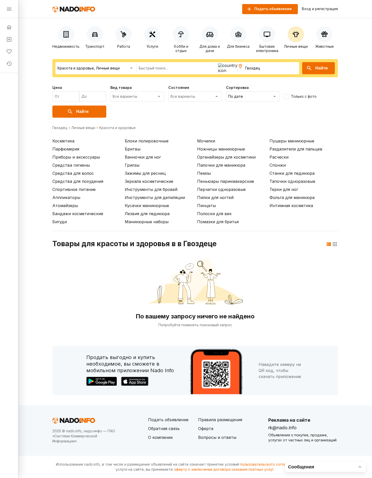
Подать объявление (168, 419)
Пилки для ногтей (215, 197)
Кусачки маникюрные (147, 205)
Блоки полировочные (147, 140)
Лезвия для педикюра (147, 213)
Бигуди (59, 221)
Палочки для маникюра (221, 165)
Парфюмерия (65, 149)
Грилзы (132, 165)
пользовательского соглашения (268, 464)
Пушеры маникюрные (292, 140)
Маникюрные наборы (147, 221)
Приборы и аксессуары (76, 157)
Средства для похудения (77, 181)
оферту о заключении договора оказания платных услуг (224, 469)
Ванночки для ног (143, 157)
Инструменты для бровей (151, 189)
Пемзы (204, 173)
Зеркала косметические (149, 181)
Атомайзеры (65, 205)
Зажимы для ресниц (145, 173)
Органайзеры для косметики (226, 157)
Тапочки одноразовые (292, 181)
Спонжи (278, 165)
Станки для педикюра (292, 173)
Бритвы (132, 149)
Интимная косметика (291, 205)
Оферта (205, 428)
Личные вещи (83, 128)
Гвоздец (59, 128)
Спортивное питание (74, 189)
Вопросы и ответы (217, 437)
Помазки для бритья (218, 221)
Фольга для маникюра (292, 197)
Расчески (279, 157)
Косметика (63, 140)
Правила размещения (220, 419)
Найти (321, 68)
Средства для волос (73, 173)
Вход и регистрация (320, 9)
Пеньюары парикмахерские (225, 181)
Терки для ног (284, 189)
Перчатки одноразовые (221, 189)
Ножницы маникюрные (221, 149)
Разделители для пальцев (296, 149)
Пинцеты (206, 205)
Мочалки (206, 140)
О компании (160, 437)
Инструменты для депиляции (155, 197)
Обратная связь (164, 428)
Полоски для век (214, 213)
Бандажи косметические (77, 213)
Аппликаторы (66, 197)
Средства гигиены (71, 165)
